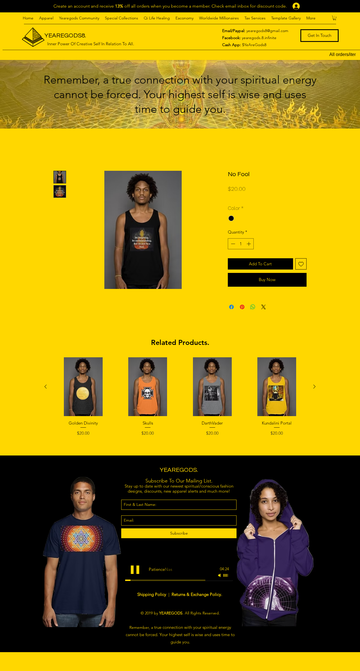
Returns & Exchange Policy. (197, 594)
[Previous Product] (45, 386)
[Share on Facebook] (231, 307)
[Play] (135, 569)
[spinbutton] (241, 244)
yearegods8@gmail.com (267, 30)
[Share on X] (263, 307)
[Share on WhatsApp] (252, 307)
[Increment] (249, 244)
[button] (46, 18)
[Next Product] (314, 386)
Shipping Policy (152, 594)
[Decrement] (232, 244)
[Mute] (220, 575)
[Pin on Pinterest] (242, 307)
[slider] (226, 575)
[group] (180, 404)
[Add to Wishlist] (301, 264)
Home (59, 149)
